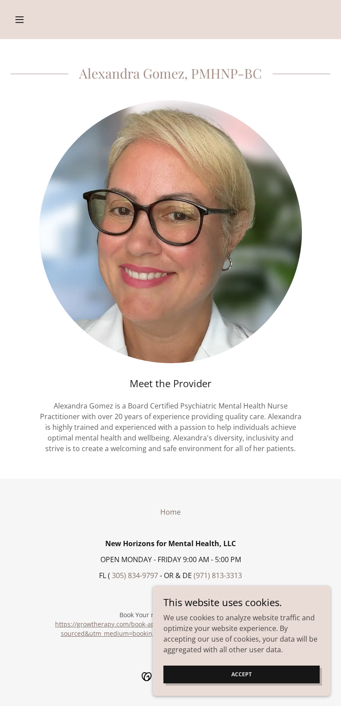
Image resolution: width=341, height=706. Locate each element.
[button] (35, 19)
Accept (241, 674)
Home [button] (170, 512)
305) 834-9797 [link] (135, 575)
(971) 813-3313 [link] (218, 575)
